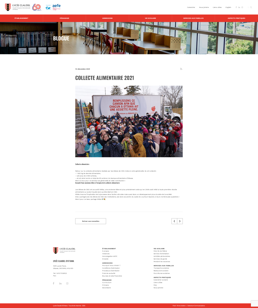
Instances (105, 254)
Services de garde (160, 259)
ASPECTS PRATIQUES (236, 18)
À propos (105, 251)
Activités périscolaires (162, 256)
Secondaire (106, 288)
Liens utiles (217, 7)
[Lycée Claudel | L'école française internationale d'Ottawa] (17, 7)
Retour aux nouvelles (90, 221)
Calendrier (191, 7)
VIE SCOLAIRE (150, 18)
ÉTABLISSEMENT (21, 18)
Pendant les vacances (162, 261)
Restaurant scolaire (161, 271)
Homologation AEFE (109, 256)
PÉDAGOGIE (64, 18)
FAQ (155, 285)
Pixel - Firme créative (179, 305)
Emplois (105, 259)
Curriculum (106, 282)
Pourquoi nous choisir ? (111, 265)
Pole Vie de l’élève (160, 251)
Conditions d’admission (111, 268)
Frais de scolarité (108, 273)
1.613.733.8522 (61, 273)
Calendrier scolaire (161, 280)
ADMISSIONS (107, 18)
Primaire (105, 285)
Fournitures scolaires (162, 273)
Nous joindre (204, 7)
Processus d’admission (110, 271)
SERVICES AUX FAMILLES (193, 18)
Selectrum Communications (196, 305)
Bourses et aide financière (112, 276)
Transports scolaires (161, 268)
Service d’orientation (161, 254)
